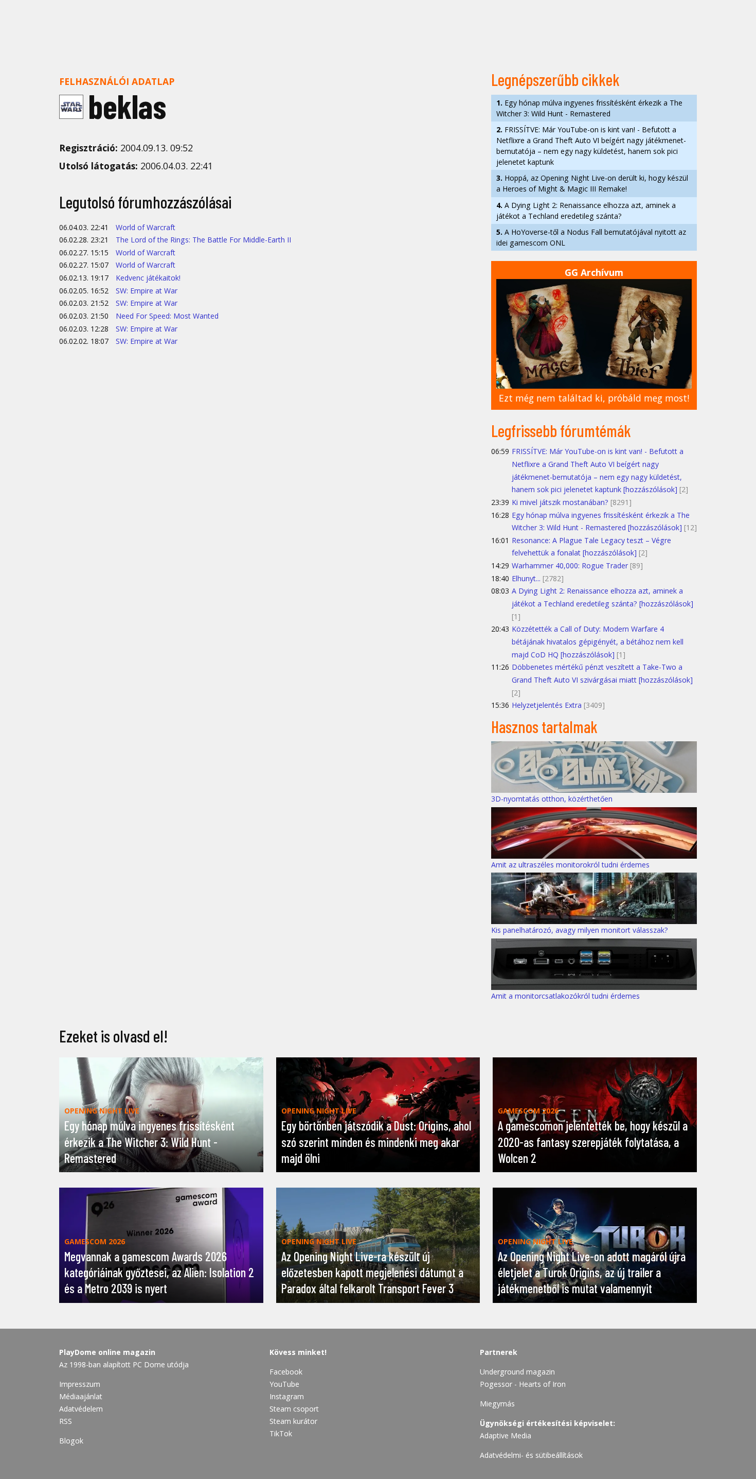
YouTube (284, 1384)
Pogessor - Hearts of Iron (523, 1384)
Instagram (286, 1396)
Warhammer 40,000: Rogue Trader (570, 565)
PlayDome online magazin (107, 1352)
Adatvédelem (81, 1409)
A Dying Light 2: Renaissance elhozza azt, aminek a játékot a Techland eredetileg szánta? (586, 210)
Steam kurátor (293, 1421)
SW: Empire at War (146, 290)
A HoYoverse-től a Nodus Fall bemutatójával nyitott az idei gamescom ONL (591, 237)
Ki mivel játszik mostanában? (560, 502)
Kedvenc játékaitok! (148, 278)
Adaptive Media (505, 1435)
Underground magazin (517, 1372)
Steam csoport (294, 1409)
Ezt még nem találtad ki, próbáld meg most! (594, 398)
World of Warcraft (145, 227)
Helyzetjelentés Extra (547, 705)
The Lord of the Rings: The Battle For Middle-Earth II (203, 240)
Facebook (285, 1372)
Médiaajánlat (80, 1396)
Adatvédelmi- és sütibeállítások (531, 1455)
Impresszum (79, 1384)
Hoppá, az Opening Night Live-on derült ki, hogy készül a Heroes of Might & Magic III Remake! (592, 183)
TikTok (280, 1433)
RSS (65, 1421)
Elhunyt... (526, 578)
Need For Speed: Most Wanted (167, 316)
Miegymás (497, 1403)
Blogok (71, 1441)
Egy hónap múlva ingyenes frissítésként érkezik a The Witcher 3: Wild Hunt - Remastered (589, 108)
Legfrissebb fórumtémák (561, 430)
